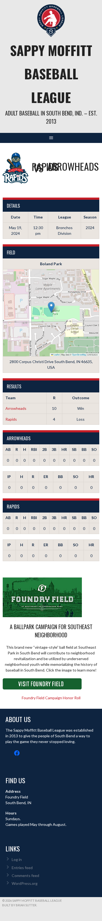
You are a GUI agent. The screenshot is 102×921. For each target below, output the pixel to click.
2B (44, 449)
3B (54, 449)
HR (64, 449)
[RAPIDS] (15, 168)
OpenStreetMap (79, 354)
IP (9, 476)
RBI (34, 449)
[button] (51, 307)
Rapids (11, 419)
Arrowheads (15, 408)
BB (84, 449)
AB (8, 449)
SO (94, 449)
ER (46, 476)
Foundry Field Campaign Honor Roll (51, 697)
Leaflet (56, 354)
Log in (17, 859)
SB (74, 449)
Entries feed (22, 867)
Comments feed (25, 875)
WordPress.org (25, 883)
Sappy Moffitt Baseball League (51, 73)
